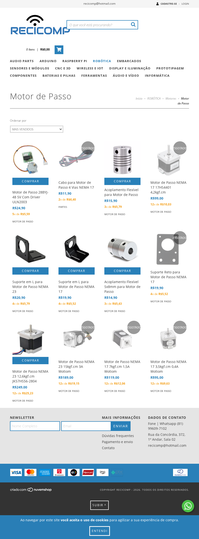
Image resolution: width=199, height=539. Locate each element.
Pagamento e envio (117, 441)
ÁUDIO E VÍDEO (126, 75)
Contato (108, 448)
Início (139, 98)
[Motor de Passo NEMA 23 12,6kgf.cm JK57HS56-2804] (30, 339)
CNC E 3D (63, 68)
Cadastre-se (169, 3)
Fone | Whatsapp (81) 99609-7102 (165, 426)
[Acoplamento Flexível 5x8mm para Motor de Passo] (122, 249)
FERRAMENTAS (94, 75)
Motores (171, 98)
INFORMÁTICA (157, 75)
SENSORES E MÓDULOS (29, 68)
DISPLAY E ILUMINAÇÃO (129, 68)
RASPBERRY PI (74, 61)
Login (185, 3)
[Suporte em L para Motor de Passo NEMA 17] (76, 249)
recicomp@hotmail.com (99, 3)
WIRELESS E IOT (90, 68)
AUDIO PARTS (22, 61)
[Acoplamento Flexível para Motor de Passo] (122, 159)
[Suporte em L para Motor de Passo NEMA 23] (30, 249)
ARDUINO (48, 61)
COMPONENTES (23, 75)
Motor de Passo (22, 221)
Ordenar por (18, 120)
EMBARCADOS (129, 61)
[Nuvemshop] (31, 491)
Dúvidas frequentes (118, 435)
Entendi (100, 531)
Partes (62, 207)
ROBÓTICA (102, 61)
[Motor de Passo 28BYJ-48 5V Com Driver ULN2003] (30, 159)
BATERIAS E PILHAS (58, 75)
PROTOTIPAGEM (170, 68)
